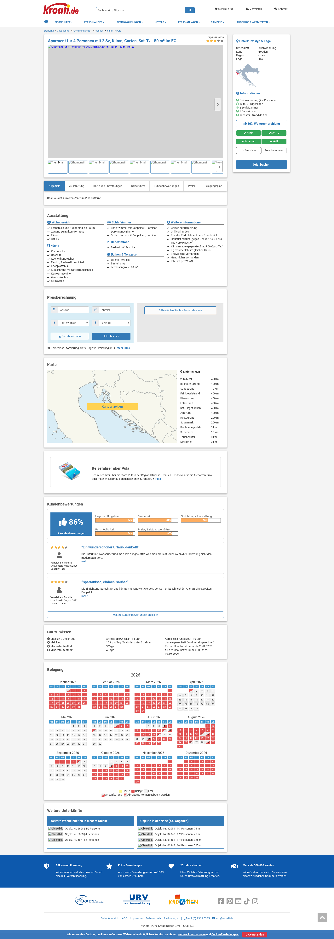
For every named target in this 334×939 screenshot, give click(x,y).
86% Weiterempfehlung (263, 124)
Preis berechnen (71, 336)
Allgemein (54, 185)
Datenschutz (153, 918)
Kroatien (99, 30)
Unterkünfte (63, 30)
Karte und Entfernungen (107, 185)
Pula (118, 30)
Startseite (49, 30)
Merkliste (249, 149)
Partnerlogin (171, 918)
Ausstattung (76, 185)
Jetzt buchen (111, 336)
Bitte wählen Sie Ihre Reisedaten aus (180, 310)
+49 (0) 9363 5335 (198, 918)
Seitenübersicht (110, 918)
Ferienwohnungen (81, 30)
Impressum (136, 918)
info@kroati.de (224, 918)
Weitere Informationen (192, 934)
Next (218, 104)
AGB (124, 918)
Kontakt (282, 8)
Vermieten (255, 8)
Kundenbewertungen (166, 185)
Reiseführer (138, 185)
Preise (191, 185)
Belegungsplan (213, 185)
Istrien (110, 30)
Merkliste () (225, 8)
